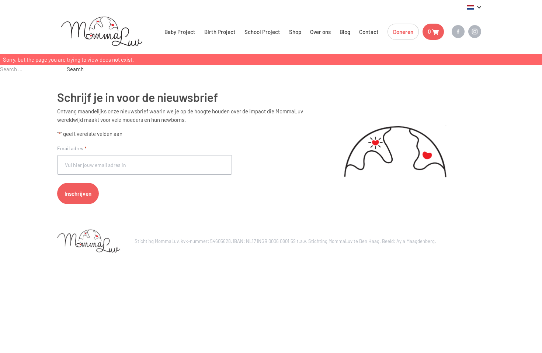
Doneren (403, 31)
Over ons (320, 31)
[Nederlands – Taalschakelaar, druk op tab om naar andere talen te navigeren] (474, 7)
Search (75, 69)
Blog (345, 31)
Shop (295, 31)
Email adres (71, 148)
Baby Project (179, 31)
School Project (262, 31)
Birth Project (220, 31)
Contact (369, 31)
